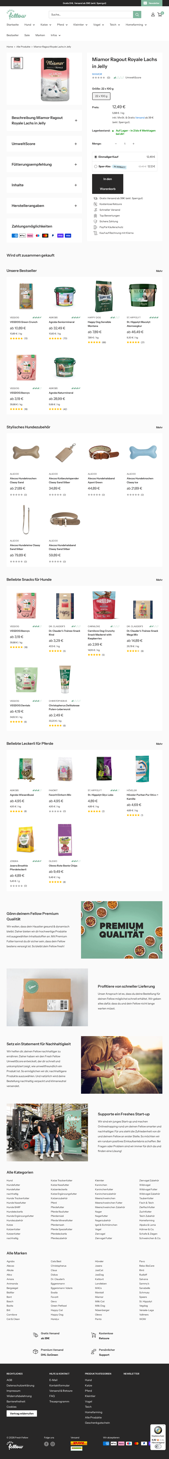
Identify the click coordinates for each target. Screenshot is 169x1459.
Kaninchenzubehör (105, 1193)
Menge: (96, 143)
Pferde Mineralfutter (62, 1220)
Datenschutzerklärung (20, 1385)
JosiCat (99, 1270)
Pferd (60, 24)
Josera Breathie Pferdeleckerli (19, 867)
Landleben (101, 1283)
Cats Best (56, 1261)
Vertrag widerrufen (22, 1413)
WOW (142, 1319)
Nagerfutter (101, 1215)
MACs (98, 1288)
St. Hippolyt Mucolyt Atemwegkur (138, 323)
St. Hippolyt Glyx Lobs (100, 794)
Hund (27, 24)
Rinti (141, 1270)
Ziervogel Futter (103, 1238)
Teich (113, 24)
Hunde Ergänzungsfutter (20, 1215)
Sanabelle (144, 1288)
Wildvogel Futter (148, 1189)
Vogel (96, 24)
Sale (27, 35)
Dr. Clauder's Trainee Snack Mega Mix (142, 632)
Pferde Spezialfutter (61, 1229)
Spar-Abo (112, 167)
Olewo (53, 861)
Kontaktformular (59, 1385)
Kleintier (78, 24)
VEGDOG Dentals (20, 705)
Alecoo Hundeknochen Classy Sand (23, 480)
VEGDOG (14, 317)
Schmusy (144, 1292)
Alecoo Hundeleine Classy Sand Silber (25, 547)
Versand (140, 117)
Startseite (13, 24)
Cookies (12, 1406)
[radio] (95, 157)
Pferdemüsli (57, 1215)
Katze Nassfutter (60, 1184)
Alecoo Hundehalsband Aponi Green (101, 480)
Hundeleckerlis (15, 1211)
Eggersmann (58, 1283)
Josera (14, 861)
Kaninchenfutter (104, 1189)
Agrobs (53, 317)
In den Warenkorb (108, 184)
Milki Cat (99, 1301)
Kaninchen (101, 1184)
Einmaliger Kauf (108, 156)
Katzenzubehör (59, 1198)
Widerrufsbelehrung (19, 1396)
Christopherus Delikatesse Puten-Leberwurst (64, 707)
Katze (44, 24)
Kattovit (99, 1279)
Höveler (132, 790)
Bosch (10, 1301)
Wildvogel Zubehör (149, 1193)
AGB (9, 1380)
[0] (160, 14)
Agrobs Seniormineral (61, 322)
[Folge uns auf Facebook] (46, 1444)
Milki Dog (100, 1305)
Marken (40, 35)
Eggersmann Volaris (61, 1288)
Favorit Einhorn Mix (60, 794)
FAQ (52, 1396)
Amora (10, 1279)
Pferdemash (57, 1224)
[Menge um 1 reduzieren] (115, 143)
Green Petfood (59, 1305)
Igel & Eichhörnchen (106, 1224)
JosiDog (99, 1274)
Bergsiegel (12, 1288)
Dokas (54, 1274)
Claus (54, 1270)
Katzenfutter (13, 1229)
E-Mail (53, 1380)
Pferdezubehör (59, 1238)
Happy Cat (57, 1310)
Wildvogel (144, 1184)
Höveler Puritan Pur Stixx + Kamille (142, 796)
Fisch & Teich (146, 1202)
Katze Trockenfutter (61, 1180)
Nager (98, 1211)
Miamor (97, 74)
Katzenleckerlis (59, 1189)
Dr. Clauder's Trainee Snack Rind (64, 632)
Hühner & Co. (146, 1229)
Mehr (159, 271)
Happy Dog (94, 317)
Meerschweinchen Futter (108, 1202)
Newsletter (154, 3)
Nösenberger (102, 1310)
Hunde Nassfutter (16, 1202)
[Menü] (164, 1426)
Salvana (143, 1279)
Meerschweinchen (105, 1198)
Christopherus (58, 701)
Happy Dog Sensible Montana (99, 323)
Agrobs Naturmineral (61, 392)
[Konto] (153, 14)
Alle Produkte (23, 46)
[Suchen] (137, 14)
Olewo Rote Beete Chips (63, 865)
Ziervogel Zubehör (149, 1180)
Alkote (10, 1270)
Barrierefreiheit (16, 1401)
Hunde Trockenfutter (18, 1198)
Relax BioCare (146, 1265)
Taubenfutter (146, 1198)
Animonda (12, 1283)
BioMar (10, 1292)
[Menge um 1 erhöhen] (133, 143)
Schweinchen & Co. (150, 1238)
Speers (143, 1296)
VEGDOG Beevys (20, 392)
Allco (9, 1274)
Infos (54, 35)
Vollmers (144, 1314)
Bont (9, 1296)
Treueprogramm (59, 1401)
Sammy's (144, 1283)
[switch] (158, 1446)
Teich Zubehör (147, 1215)
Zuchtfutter (145, 1211)
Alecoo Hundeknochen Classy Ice (140, 480)
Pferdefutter (57, 1207)
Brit (8, 1310)
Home (10, 46)
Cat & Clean (13, 1319)
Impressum (13, 1390)
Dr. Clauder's (57, 626)
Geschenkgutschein (97, 1422)
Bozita (10, 1305)
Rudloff (143, 1274)
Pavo (142, 1261)
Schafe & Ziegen (148, 1233)
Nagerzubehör (103, 1220)
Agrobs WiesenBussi (22, 794)
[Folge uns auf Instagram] (52, 1444)
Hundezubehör (15, 1220)
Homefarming (134, 24)
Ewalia (54, 1292)
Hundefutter (13, 1184)
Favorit (53, 790)
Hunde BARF (14, 1207)
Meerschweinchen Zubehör (110, 1207)
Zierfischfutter (147, 1207)
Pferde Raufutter (60, 1211)
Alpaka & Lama (147, 1224)
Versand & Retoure (60, 1390)
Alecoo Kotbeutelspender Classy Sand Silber (64, 480)
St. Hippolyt (134, 317)
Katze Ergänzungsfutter (64, 1193)
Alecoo (14, 474)
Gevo (54, 1301)
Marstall (99, 1292)
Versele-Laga (146, 1310)
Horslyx (55, 1319)
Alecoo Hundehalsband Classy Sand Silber (62, 547)
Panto (98, 1319)
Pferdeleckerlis (59, 1233)
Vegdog (143, 1305)
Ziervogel (100, 1233)
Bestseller (13, 35)
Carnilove (94, 626)
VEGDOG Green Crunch (23, 322)
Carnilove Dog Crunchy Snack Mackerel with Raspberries (101, 634)
